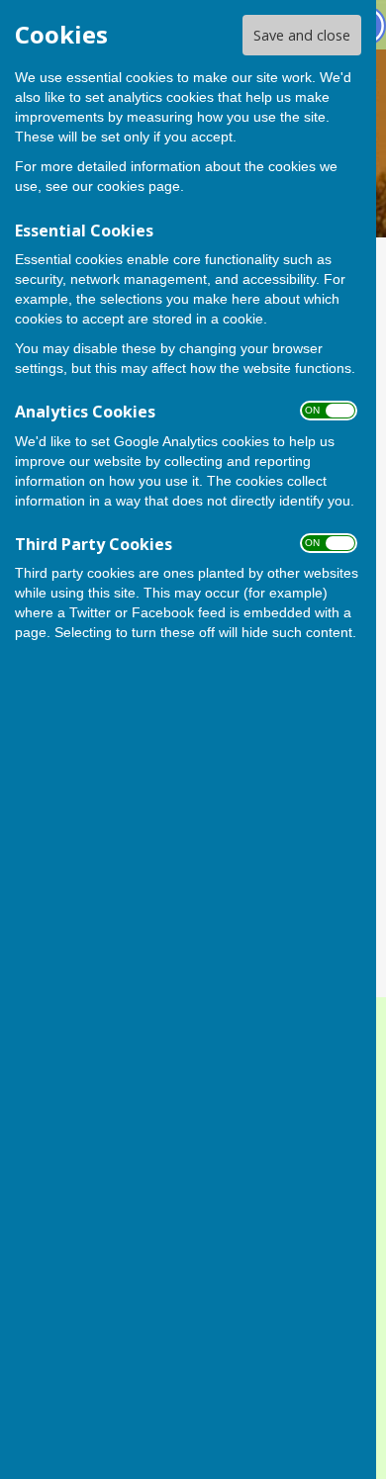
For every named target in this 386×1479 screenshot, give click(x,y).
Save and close (301, 35)
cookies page (138, 186)
